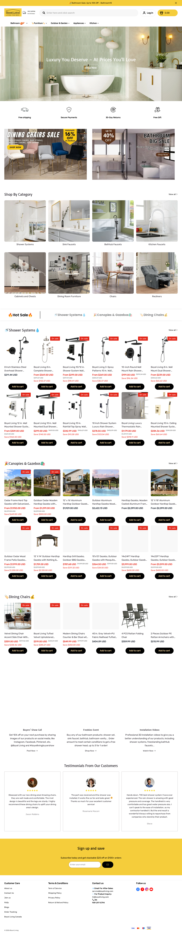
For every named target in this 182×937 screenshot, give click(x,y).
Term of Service (55, 888)
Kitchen (93, 23)
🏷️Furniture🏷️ (38, 23)
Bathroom (15, 23)
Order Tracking (10, 912)
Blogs (6, 907)
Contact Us (9, 893)
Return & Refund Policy (58, 902)
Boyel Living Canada (13, 917)
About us (8, 888)
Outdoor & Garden (59, 23)
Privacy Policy (54, 898)
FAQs (6, 902)
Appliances (78, 23)
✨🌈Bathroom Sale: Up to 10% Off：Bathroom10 (89, 3)
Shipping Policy (55, 893)
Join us (7, 898)
